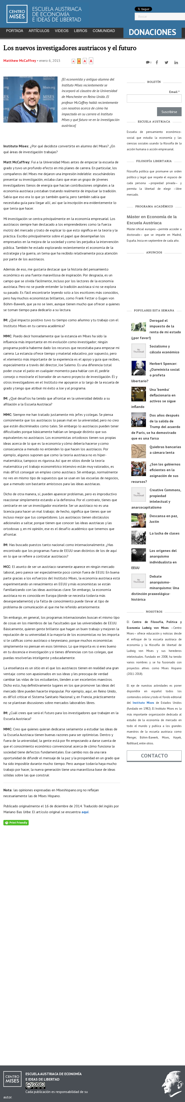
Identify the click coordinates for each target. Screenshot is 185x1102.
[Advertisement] (154, 282)
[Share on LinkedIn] (177, 62)
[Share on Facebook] (157, 62)
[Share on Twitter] (167, 62)
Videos (62, 30)
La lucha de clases (165, 533)
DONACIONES (152, 32)
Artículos (39, 30)
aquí (85, 812)
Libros (80, 30)
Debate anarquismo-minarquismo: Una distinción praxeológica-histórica (155, 588)
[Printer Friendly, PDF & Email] (16, 822)
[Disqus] (61, 881)
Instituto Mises (143, 703)
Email (174, 92)
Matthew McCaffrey (19, 60)
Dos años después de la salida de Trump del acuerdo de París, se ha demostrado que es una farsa (155, 426)
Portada (14, 30)
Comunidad (104, 30)
